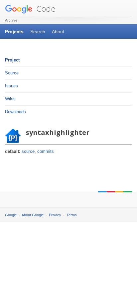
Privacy (55, 215)
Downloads (15, 111)
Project (12, 59)
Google (11, 215)
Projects (14, 31)
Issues (11, 85)
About (58, 31)
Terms (72, 215)
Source (12, 72)
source (28, 151)
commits (45, 151)
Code (44, 8)
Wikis (10, 98)
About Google (33, 215)
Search (37, 31)
